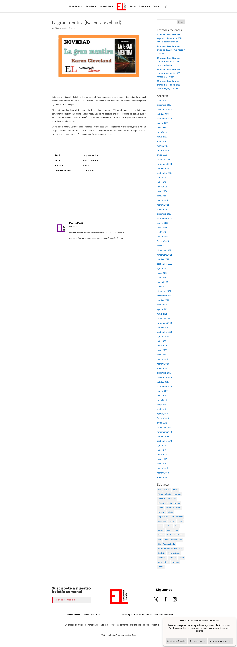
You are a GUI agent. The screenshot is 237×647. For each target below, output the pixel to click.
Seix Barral (172, 558)
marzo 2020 (162, 359)
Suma (160, 562)
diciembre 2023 (164, 213)
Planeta (169, 535)
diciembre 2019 (164, 372)
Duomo (160, 508)
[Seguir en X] (156, 599)
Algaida (175, 489)
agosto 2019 (162, 391)
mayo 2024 (162, 191)
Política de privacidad (163, 614)
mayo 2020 (162, 350)
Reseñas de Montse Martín (167, 549)
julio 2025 (161, 127)
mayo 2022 (162, 273)
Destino (177, 503)
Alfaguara (166, 489)
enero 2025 (162, 155)
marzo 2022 (162, 282)
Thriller (166, 562)
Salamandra (162, 558)
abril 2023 (161, 232)
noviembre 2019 (164, 377)
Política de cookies (143, 614)
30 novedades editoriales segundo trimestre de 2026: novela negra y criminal (170, 38)
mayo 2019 (162, 404)
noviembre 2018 (164, 432)
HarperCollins (163, 517)
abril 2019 (161, 409)
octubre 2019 (163, 382)
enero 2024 (162, 209)
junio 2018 (162, 454)
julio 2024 (161, 182)
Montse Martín (61, 28)
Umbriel (161, 567)
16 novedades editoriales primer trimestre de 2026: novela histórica (168, 62)
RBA (159, 544)
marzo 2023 (162, 236)
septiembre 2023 (164, 218)
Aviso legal (127, 614)
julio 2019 (161, 395)
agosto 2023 (162, 223)
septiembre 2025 (164, 118)
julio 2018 (161, 450)
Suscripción (144, 6)
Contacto (157, 6)
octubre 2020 (163, 327)
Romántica (161, 553)
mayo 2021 (162, 313)
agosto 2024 (162, 177)
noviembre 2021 (164, 295)
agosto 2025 (162, 123)
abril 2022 (161, 277)
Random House (176, 539)
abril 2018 (161, 463)
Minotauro (168, 526)
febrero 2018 (163, 472)
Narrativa (161, 530)
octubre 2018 (163, 436)
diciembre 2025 (164, 105)
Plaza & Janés (179, 535)
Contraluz (161, 499)
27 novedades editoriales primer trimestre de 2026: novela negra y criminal (168, 85)
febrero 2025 (163, 150)
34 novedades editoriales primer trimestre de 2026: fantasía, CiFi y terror (168, 73)
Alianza (160, 494)
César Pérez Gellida (165, 503)
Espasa (178, 508)
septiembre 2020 (164, 332)
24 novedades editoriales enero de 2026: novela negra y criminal (171, 50)
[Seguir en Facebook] (165, 599)
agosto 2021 (162, 309)
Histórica (179, 517)
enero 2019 (162, 422)
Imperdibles (105, 6)
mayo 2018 (162, 459)
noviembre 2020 (164, 323)
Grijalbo (170, 512)
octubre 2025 (163, 114)
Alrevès (168, 494)
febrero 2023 (163, 241)
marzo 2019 (162, 413)
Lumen (180, 521)
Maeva (160, 526)
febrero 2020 (163, 363)
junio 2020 (162, 345)
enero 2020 (162, 368)
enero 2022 (162, 286)
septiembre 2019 (164, 386)
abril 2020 (161, 354)
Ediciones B (170, 508)
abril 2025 (161, 141)
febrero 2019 (163, 418)
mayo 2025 (162, 136)
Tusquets (175, 562)
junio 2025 (162, 132)
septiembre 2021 (164, 304)
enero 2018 (162, 477)
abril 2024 (161, 195)
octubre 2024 (163, 168)
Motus (177, 526)
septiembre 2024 (164, 173)
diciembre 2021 (164, 291)
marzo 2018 (162, 468)
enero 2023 (162, 245)
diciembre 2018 (164, 427)
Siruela (181, 558)
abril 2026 (161, 100)
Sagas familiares (174, 553)
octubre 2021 (163, 300)
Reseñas (90, 6)
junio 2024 (162, 186)
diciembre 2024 (164, 159)
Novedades (74, 6)
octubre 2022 (163, 259)
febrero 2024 (163, 204)
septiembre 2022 (164, 263)
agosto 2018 (162, 445)
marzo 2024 (162, 200)
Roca (181, 549)
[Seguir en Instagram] (175, 599)
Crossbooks (171, 499)
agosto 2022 (162, 268)
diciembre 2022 (164, 250)
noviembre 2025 (164, 109)
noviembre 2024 (164, 164)
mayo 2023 (162, 227)
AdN (159, 489)
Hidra (172, 517)
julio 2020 (161, 341)
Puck (159, 539)
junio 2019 (162, 400)
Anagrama (177, 494)
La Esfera (172, 521)
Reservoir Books (169, 544)
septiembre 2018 (164, 441)
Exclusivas (161, 512)
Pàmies (166, 539)
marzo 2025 (162, 146)
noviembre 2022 (164, 254)
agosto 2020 (162, 336)
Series (133, 6)
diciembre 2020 (164, 318)
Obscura (161, 535)
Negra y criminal (172, 530)
